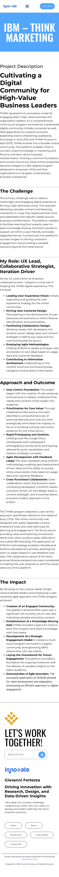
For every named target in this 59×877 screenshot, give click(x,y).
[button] (27, 6)
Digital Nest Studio (30, 859)
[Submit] (41, 754)
